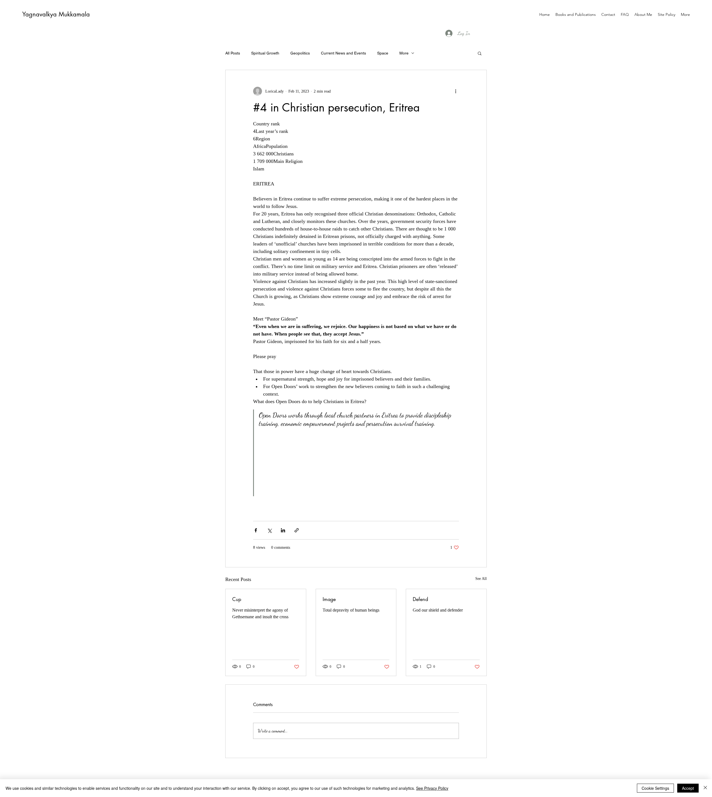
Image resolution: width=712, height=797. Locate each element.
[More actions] (455, 91)
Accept (688, 788)
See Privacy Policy (432, 788)
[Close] (705, 788)
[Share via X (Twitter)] (269, 530)
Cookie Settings (655, 788)
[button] (479, 53)
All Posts (232, 53)
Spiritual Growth (265, 53)
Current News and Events (343, 53)
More (404, 53)
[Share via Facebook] (255, 530)
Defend (420, 599)
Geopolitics (300, 53)
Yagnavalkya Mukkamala (56, 14)
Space (382, 53)
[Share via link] (296, 530)
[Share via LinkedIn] (283, 530)
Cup (236, 599)
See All (481, 579)
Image (329, 599)
